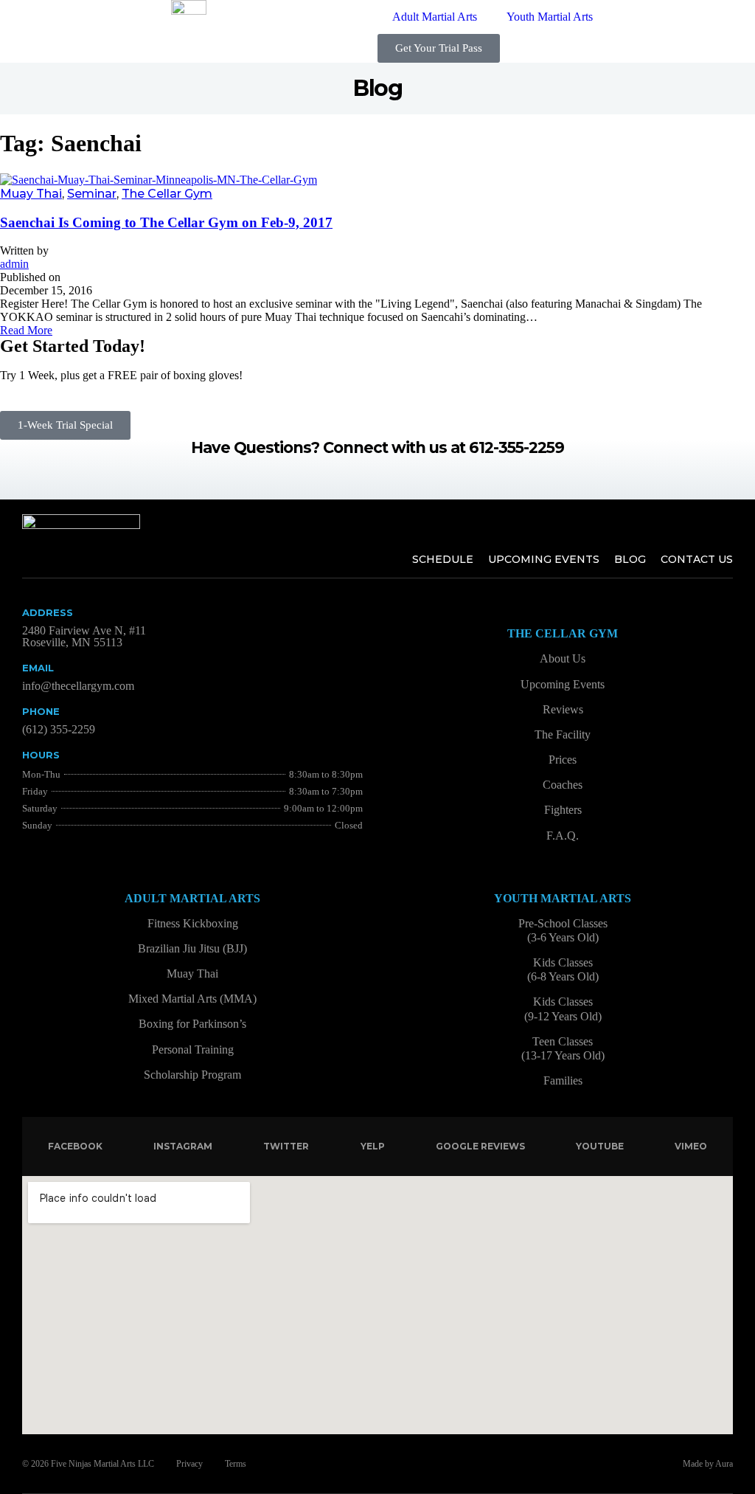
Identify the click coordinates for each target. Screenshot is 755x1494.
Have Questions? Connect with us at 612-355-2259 (377, 447)
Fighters (563, 809)
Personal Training (193, 1049)
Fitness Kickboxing (192, 923)
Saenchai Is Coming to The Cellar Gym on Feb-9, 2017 (166, 222)
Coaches (562, 784)
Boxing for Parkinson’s (192, 1023)
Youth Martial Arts (550, 16)
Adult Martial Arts (434, 16)
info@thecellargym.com (78, 685)
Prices (563, 759)
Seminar (91, 194)
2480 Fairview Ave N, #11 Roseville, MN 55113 (84, 636)
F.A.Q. (562, 835)
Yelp (373, 1146)
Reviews (563, 709)
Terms (235, 1464)
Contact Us (697, 559)
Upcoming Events (543, 559)
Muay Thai (31, 194)
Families (562, 1080)
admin (14, 263)
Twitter (286, 1146)
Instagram (182, 1146)
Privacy (189, 1464)
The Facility (563, 734)
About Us (562, 658)
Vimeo (691, 1146)
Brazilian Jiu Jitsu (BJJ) (192, 948)
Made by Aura (708, 1464)
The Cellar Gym (167, 194)
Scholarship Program (192, 1074)
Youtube (600, 1146)
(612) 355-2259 (58, 729)
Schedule (442, 559)
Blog (630, 559)
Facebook (75, 1146)
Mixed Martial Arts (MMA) (192, 998)
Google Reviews (480, 1146)
